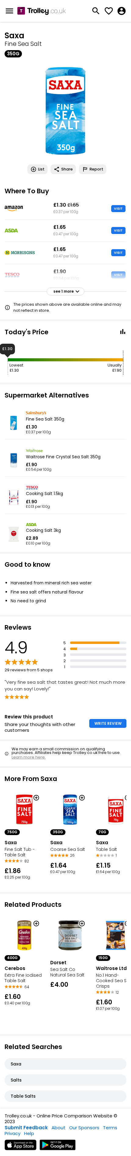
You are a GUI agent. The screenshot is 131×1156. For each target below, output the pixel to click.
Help (29, 1133)
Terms (110, 1127)
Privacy (12, 1133)
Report (96, 169)
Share (67, 169)
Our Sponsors (84, 1127)
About (58, 1127)
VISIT (118, 208)
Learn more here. (29, 757)
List (41, 169)
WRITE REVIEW (108, 723)
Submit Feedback (26, 1127)
